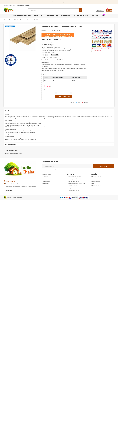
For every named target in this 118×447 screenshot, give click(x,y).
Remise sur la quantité (48, 74)
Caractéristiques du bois (73, 181)
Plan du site (45, 183)
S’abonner (104, 166)
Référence (44, 30)
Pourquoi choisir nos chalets (74, 176)
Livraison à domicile (96, 176)
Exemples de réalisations (73, 188)
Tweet (78, 102)
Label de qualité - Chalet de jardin (75, 179)
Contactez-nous (46, 181)
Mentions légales (96, 181)
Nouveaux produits (47, 179)
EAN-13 (43, 32)
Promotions (45, 176)
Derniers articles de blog (73, 190)
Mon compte (95, 179)
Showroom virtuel (47, 174)
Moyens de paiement (97, 185)
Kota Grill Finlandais (72, 185)
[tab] (59, 111)
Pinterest (86, 102)
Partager (72, 102)
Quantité (51, 93)
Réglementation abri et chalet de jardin (76, 183)
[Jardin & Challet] (9, 10)
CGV (93, 183)
